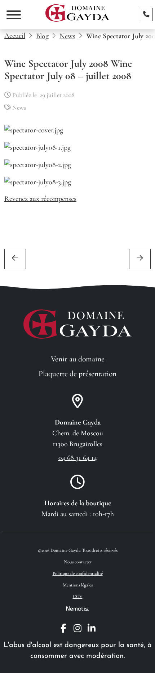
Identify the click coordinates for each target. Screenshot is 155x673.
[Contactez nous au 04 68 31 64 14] (146, 14)
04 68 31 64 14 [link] (77, 457)
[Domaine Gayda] (77, 13)
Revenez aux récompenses (40, 198)
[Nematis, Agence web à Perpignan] (77, 608)
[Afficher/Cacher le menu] (13, 15)
